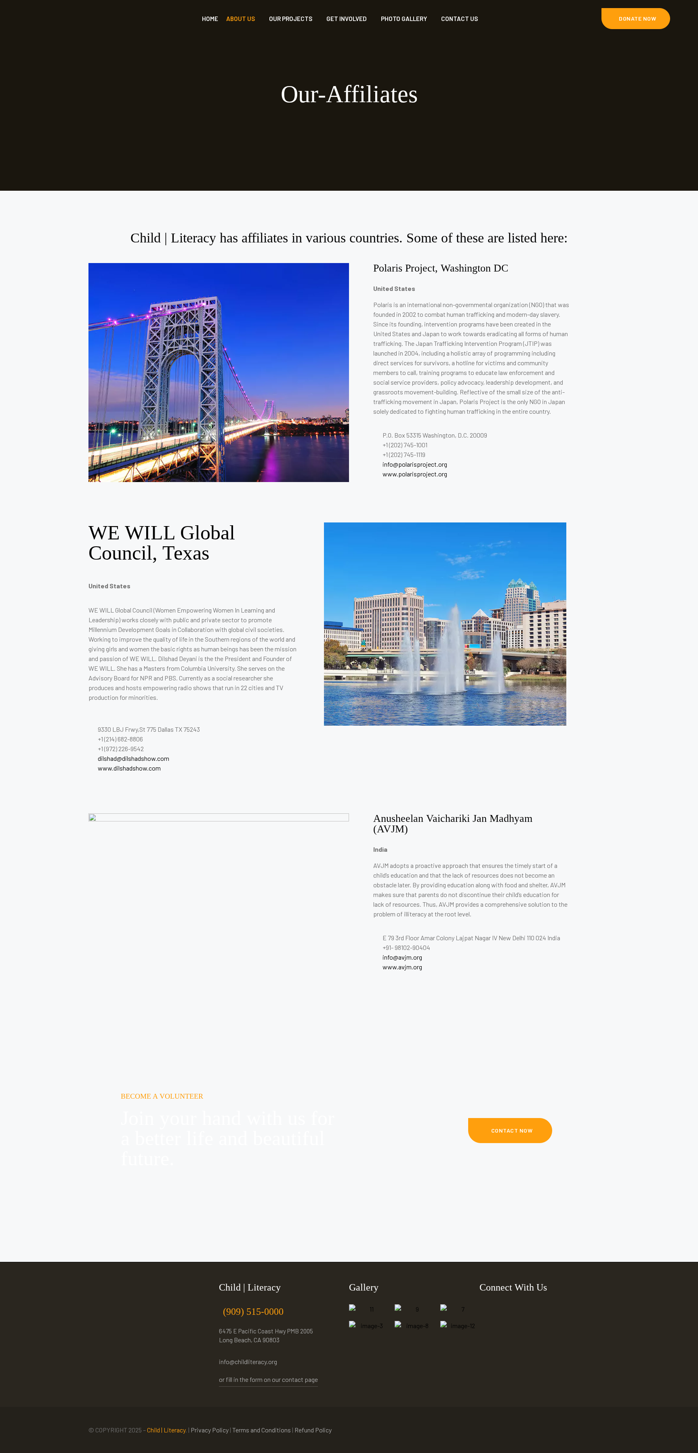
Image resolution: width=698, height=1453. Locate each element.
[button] (635, 18)
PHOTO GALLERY (404, 18)
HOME (210, 18)
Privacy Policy (210, 1430)
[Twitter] (505, 1308)
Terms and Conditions (261, 1430)
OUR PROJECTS (290, 18)
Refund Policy (313, 1430)
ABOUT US (240, 18)
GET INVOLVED (346, 18)
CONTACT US (459, 18)
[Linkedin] (523, 1308)
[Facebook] (487, 1308)
